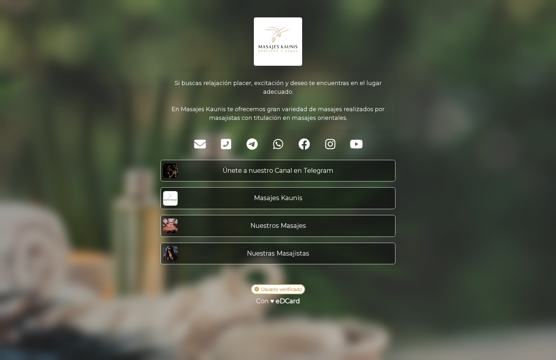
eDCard (288, 301)
